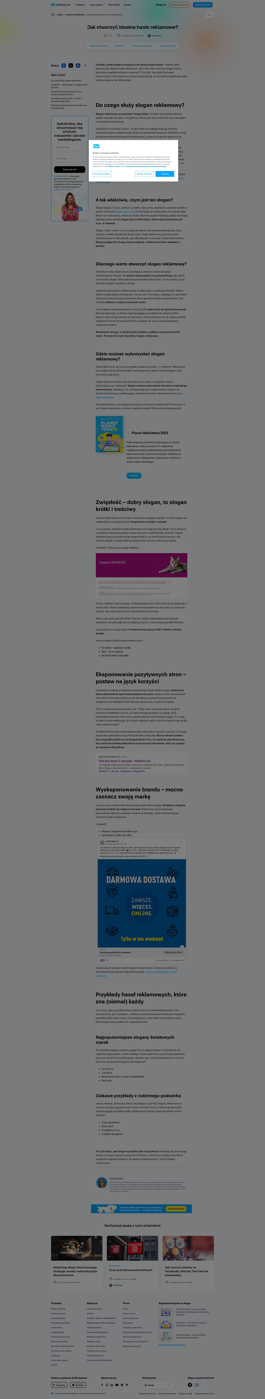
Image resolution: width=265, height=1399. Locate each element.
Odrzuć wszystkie (144, 174)
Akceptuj (165, 174)
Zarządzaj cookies (102, 174)
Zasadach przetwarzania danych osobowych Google (146, 166)
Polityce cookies (114, 166)
